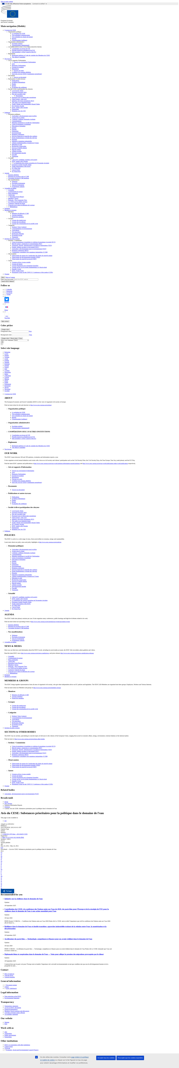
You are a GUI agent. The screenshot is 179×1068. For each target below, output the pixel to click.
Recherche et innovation (19, 146)
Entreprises (15, 131)
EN (5, 821)
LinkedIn (9, 289)
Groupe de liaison (17, 264)
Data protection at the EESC (12, 996)
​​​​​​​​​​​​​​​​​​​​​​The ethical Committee (18, 57)
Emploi (14, 128)
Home (6, 802)
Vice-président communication (21, 35)
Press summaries (13, 193)
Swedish (7, 391)
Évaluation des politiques (19, 87)
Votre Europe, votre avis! (19, 99)
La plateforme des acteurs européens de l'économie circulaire (31, 163)
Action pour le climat (18, 117)
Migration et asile (17, 144)
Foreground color (6, 331)
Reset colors (14, 338)
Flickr (6, 310)
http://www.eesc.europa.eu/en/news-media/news (35, 653)
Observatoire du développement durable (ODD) (26, 257)
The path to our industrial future (21, 102)
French (6, 367)
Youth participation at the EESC (21, 166)
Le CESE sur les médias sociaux (17, 202)
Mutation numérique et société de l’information (25, 122)
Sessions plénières (13, 175)
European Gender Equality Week (21, 165)
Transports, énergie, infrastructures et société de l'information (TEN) (32, 245)
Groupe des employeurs (19, 220)
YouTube (7, 318)
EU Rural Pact (16, 171)
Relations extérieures (18, 134)
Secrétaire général (17, 43)
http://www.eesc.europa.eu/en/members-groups (47, 687)
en (1, 861)
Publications (15, 80)
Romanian (7, 386)
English (6, 360)
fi (1, 866)
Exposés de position (18, 67)
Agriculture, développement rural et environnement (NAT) (29, 249)
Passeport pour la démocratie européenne (24, 97)
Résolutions (15, 69)
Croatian (7, 370)
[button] (7, 891)
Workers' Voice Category (19, 227)
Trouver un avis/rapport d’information (25, 62)
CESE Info (11, 195)
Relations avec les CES (19, 111)
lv (1, 874)
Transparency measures (11, 1006)
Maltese (6, 379)
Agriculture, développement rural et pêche (24, 116)
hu (1, 869)
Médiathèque (13, 207)
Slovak (6, 387)
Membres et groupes (10, 210)
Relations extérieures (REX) (20, 250)
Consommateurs (16, 121)
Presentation (19, 96)
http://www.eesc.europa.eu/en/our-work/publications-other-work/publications (105, 463)
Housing (14, 139)
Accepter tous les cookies (106, 1058)
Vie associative (16, 232)
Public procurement (10, 1035)
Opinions (7, 807)
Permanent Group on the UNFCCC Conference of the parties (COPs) (32, 272)
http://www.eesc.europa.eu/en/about (40, 405)
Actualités (11, 190)
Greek (6, 359)
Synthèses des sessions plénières (21, 72)
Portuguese (7, 384)
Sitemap (6, 1022)
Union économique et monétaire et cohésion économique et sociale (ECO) (33, 242)
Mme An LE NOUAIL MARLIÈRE (13, 837)
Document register (11, 985)
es (1, 863)
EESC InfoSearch (11, 988)
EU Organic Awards (18, 106)
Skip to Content (10, 277)
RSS (5, 1024)
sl (1, 886)
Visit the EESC (8, 975)
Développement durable (19, 153)
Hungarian (7, 372)
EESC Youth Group (18, 270)
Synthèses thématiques (18, 82)
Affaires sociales (17, 151)
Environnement (16, 133)
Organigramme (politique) (19, 40)
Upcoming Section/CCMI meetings (18, 178)
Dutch (6, 380)
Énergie (14, 129)
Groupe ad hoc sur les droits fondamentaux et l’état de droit (29, 267)
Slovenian (7, 389)
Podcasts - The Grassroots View (17, 200)
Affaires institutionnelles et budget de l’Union (25, 143)
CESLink (7, 1048)
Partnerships (8, 1037)
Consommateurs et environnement (22, 228)
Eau (2, 847)
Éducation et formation (18, 126)
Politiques (7, 112)
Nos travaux (8, 59)
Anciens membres (17, 215)
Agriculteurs (15, 230)
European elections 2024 (19, 92)
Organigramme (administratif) (20, 45)
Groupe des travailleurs (19, 222)
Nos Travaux (8, 803)
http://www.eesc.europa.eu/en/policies (50, 542)
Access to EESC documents (12, 1007)
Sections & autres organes (12, 239)
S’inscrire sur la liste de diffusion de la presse (21, 205)
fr (1, 868)
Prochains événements (18, 183)
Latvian (6, 377)
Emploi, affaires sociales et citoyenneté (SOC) (25, 247)
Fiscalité (14, 154)
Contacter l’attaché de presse (16, 203)
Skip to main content (7, 1)
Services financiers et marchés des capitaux (24, 136)
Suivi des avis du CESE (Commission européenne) (27, 74)
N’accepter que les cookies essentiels (130, 1058)
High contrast (5, 321)
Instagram (9, 291)
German (6, 357)
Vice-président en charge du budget (22, 37)
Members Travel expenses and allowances (16, 1011)
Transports (15, 156)
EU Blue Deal (16, 168)
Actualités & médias (10, 188)
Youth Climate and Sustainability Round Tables (26, 104)
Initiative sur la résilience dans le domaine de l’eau (23, 899)
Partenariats (15, 109)
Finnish (6, 365)
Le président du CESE (18, 33)
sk (1, 884)
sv (1, 888)
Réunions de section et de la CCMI (18, 176)
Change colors (5, 329)
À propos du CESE (10, 30)
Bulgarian (7, 352)
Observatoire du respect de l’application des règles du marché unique (32, 255)
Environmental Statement (11, 998)
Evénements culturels (18, 186)
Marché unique (16, 149)
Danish (6, 355)
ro (1, 883)
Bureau (14, 38)
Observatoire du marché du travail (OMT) (24, 259)
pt (1, 881)
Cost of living (16, 170)
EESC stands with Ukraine (20, 107)
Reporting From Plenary (17, 196)
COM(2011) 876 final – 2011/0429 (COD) (15, 834)
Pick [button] (30, 331)
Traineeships (8, 1033)
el (1, 859)
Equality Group (16, 269)
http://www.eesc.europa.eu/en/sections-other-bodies (30, 739)
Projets (14, 85)
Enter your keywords (7, 279)
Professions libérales (18, 233)
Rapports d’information (19, 65)
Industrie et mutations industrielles (22, 141)
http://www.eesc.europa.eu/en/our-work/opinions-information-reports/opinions (57, 463)
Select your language (7, 340)
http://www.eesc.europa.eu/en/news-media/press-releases (77, 653)
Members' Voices (13, 198)
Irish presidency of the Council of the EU (24, 52)
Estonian (7, 364)
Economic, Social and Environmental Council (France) (22, 1050)
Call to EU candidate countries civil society (24, 159)
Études (14, 84)
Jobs (5, 1032)
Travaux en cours (19, 70)
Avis (13, 64)
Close (20, 338)
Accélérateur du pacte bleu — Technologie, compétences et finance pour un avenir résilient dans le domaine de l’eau (48, 939)
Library (6, 987)
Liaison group (8, 1046)
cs (1, 854)
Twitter (8, 294)
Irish (5, 369)
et (1, 864)
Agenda (6, 173)
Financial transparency (11, 1009)
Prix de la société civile (18, 94)
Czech (6, 354)
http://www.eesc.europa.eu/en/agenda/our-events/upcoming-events (50, 621)
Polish (6, 382)
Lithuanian (7, 375)
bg (1, 852)
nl (1, 878)
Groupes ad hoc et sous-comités (21, 262)
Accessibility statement (11, 1014)
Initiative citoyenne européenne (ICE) (23, 101)
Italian (6, 374)
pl (1, 879)
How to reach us (9, 974)
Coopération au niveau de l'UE (21, 48)
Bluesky (6, 302)
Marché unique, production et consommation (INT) (27, 244)
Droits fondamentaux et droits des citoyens (24, 138)
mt (1, 876)
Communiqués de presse (15, 191)
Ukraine (6, 274)
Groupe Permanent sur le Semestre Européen (25, 265)
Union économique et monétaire (21, 124)
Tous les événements (18, 185)
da (1, 856)
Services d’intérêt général (19, 148)
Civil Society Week (17, 90)
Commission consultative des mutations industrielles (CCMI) (30, 252)
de (1, 857)
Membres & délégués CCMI (20, 213)
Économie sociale (17, 235)
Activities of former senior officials (14, 1013)
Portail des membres (18, 217)
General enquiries (9, 977)
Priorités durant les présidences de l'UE (23, 50)
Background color (6, 335)
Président (7, 208)
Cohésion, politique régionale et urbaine (23, 119)
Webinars (14, 181)
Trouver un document (20, 77)
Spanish (6, 362)
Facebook (9, 293)
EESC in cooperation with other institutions (17, 1045)
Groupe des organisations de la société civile (25, 223)
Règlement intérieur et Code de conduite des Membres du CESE (31, 55)
